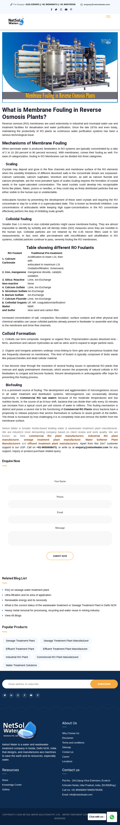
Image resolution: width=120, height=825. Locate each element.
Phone (60, 497)
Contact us (67, 752)
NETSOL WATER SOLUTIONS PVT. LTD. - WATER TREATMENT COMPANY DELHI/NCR (64, 814)
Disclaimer (67, 738)
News (5, 780)
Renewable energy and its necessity (26, 600)
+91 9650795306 (68, 4)
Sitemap (66, 747)
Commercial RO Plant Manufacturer (58, 657)
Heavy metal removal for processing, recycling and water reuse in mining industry (52, 610)
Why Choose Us (70, 733)
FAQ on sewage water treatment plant (27, 589)
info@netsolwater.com (80, 794)
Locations (67, 761)
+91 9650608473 (49, 4)
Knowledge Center (12, 785)
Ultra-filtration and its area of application (28, 595)
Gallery (6, 789)
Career (65, 756)
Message (60, 528)
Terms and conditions (73, 742)
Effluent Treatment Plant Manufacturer (65, 648)
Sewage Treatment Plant (20, 640)
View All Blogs (13, 615)
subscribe (104, 684)
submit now (60, 555)
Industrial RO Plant (17, 657)
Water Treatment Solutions (21, 665)
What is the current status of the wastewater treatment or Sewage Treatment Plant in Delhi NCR (60, 605)
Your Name (60, 481)
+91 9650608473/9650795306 (87, 790)
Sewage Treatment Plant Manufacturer (66, 640)
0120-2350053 (32, 4)
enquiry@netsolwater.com (97, 4)
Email (60, 512)
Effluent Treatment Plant (20, 648)
